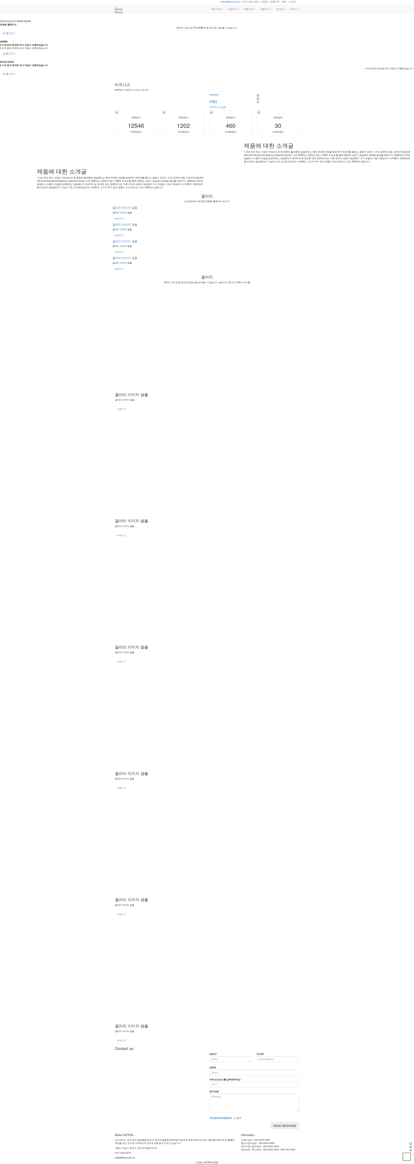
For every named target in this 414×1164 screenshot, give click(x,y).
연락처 (212, 1067)
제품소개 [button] (249, 9)
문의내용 (214, 1091)
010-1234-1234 (251, 1)
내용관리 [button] (265, 9)
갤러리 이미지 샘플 (124, 207)
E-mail (260, 1053)
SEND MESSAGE (284, 1125)
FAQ (284, 1)
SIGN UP (274, 1)
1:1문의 (292, 1)
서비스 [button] (294, 9)
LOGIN (264, 1)
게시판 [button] (280, 9)
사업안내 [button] (232, 9)
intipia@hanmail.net (230, 1)
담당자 (213, 1053)
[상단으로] (407, 1157)
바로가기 (9, 33)
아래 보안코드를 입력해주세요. (225, 1079)
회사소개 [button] (216, 9)
